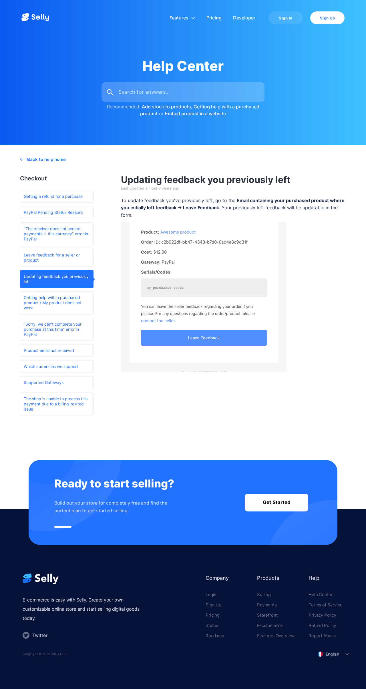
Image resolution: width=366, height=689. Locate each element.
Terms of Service (326, 605)
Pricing (214, 18)
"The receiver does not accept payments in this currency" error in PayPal (56, 233)
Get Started (277, 502)
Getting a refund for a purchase (53, 196)
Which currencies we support (51, 366)
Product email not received (49, 350)
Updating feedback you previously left (56, 279)
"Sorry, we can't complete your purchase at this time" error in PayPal (52, 329)
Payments (267, 605)
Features (179, 18)
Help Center (321, 594)
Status (212, 625)
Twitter (39, 635)
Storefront (267, 615)
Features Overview (275, 635)
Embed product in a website (195, 113)
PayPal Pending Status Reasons (53, 212)
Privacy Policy (322, 615)
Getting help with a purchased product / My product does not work (52, 302)
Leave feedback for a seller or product (52, 257)
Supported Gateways (43, 382)
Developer (244, 18)
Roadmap (215, 635)
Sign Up (327, 18)
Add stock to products (166, 106)
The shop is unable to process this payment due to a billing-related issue (55, 403)
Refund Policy (322, 625)
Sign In (286, 18)
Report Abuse (322, 635)
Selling (264, 594)
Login (211, 594)
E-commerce (270, 625)
